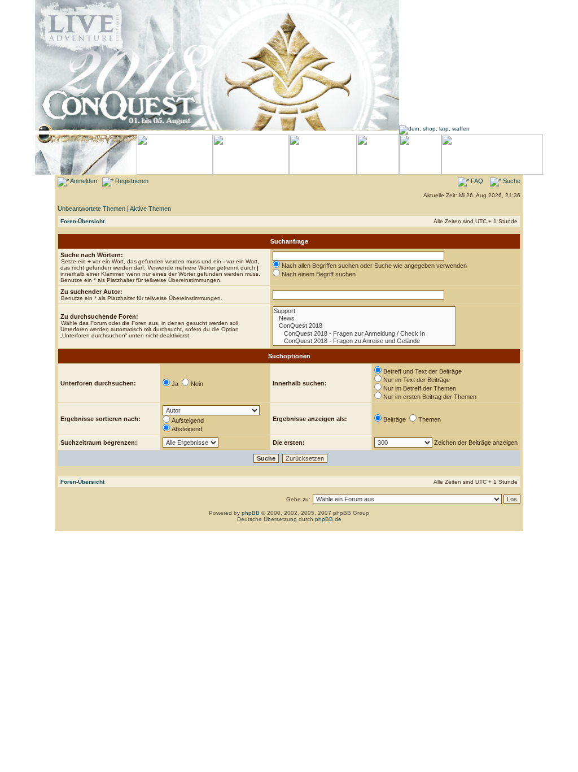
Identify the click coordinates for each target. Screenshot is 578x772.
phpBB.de (328, 519)
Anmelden (83, 180)
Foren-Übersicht (82, 221)
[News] (364, 318)
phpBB (251, 513)
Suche (510, 180)
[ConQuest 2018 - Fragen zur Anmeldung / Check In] (364, 333)
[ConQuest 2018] (364, 325)
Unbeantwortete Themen (91, 208)
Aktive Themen (150, 208)
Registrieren (130, 180)
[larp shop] (434, 128)
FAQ (476, 180)
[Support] (364, 311)
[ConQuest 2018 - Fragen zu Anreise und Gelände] (364, 341)
